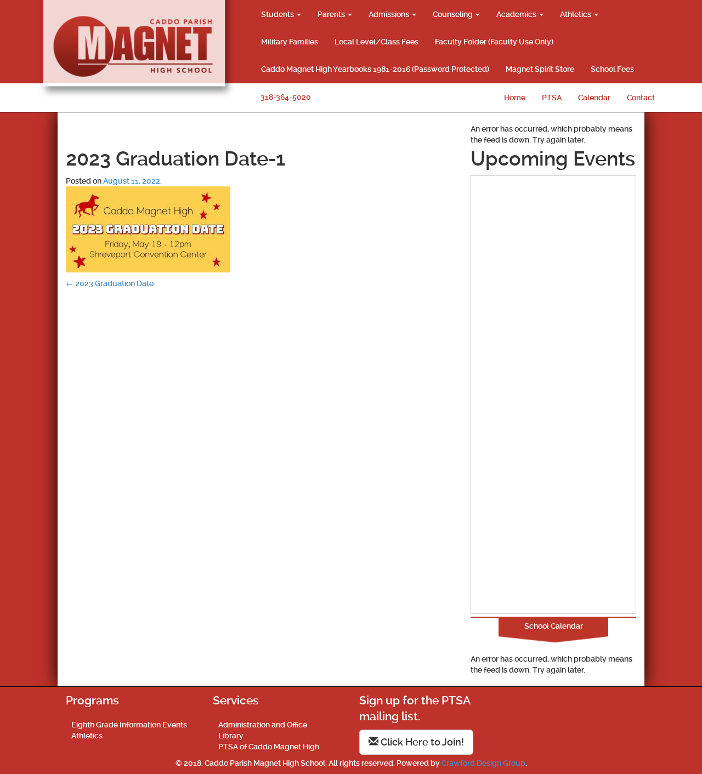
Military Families (289, 41)
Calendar (594, 97)
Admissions (390, 14)
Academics (517, 14)
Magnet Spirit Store (540, 69)
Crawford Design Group (483, 763)
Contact (641, 97)
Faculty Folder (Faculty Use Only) (494, 41)
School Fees (612, 69)
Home (514, 97)
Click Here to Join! (421, 742)
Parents (332, 14)
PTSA (552, 97)
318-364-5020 (286, 97)
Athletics (576, 14)
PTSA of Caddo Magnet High (268, 746)
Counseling (453, 14)
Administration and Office (262, 724)
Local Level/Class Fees (376, 41)
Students (278, 14)
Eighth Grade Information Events (129, 724)
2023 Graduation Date (110, 283)
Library (231, 735)
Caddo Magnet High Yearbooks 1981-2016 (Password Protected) (375, 69)
